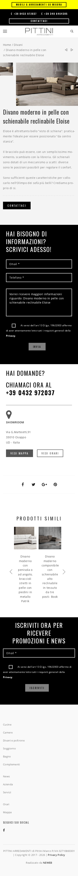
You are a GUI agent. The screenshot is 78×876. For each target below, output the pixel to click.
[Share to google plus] (44, 485)
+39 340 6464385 (55, 13)
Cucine (7, 724)
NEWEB (47, 862)
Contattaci (39, 21)
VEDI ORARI (50, 453)
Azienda (8, 784)
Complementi (11, 764)
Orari (6, 804)
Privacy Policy (56, 855)
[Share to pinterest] (55, 485)
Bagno (7, 756)
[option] (6, 70)
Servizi (7, 792)
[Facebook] (7, 830)
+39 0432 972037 (25, 13)
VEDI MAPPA (19, 453)
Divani (18, 45)
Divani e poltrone (14, 740)
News (6, 776)
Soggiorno (9, 748)
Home (7, 45)
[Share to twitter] (34, 485)
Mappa (7, 812)
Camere (8, 732)
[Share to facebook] (23, 485)
